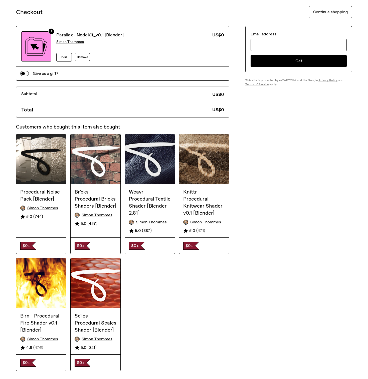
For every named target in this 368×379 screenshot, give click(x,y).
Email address (263, 34)
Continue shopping (330, 12)
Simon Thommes (70, 42)
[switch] (24, 73)
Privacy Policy (327, 80)
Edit (64, 57)
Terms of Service (257, 84)
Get (298, 60)
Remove (82, 57)
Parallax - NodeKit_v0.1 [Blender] (90, 35)
